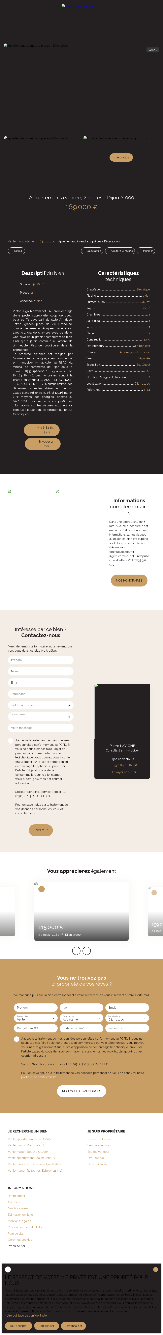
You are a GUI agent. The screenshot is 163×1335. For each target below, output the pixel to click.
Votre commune (22, 705)
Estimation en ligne (20, 1214)
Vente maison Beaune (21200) (28, 1151)
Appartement (27, 241)
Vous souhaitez (18, 715)
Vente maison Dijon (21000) (26, 1145)
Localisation (113, 1016)
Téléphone (18, 693)
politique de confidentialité (54, 813)
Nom (14, 671)
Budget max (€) (27, 1028)
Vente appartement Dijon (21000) (29, 1139)
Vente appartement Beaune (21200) (31, 1157)
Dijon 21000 (47, 241)
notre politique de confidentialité (26, 1315)
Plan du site (15, 1233)
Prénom (16, 660)
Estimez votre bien (99, 1139)
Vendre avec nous (99, 1145)
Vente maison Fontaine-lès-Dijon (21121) (34, 1164)
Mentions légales (19, 1221)
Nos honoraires (18, 1208)
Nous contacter (97, 1164)
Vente (12, 241)
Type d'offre (22, 1016)
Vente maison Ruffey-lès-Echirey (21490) (35, 1170)
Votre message (21, 727)
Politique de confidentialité (25, 1227)
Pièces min (116, 1028)
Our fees (14, 1202)
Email (14, 682)
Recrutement (16, 1195)
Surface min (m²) (73, 1028)
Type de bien (69, 1016)
